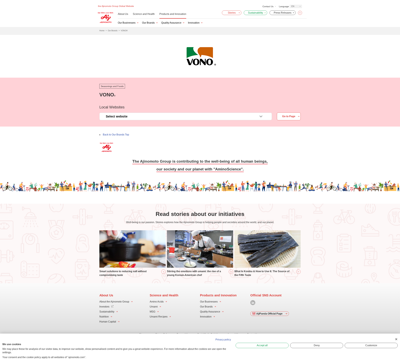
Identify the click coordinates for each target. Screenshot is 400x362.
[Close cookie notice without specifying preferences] (396, 339)
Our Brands (148, 22)
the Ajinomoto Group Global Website (116, 6)
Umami (154, 306)
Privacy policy (223, 339)
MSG (152, 311)
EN (292, 6)
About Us (123, 14)
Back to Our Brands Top (116, 134)
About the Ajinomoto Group (114, 301)
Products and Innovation (172, 14)
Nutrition (104, 316)
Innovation (194, 22)
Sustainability (106, 311)
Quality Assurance (171, 22)
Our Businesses (126, 22)
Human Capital (107, 321)
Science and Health (144, 14)
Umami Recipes (159, 316)
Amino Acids (157, 301)
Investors (104, 306)
